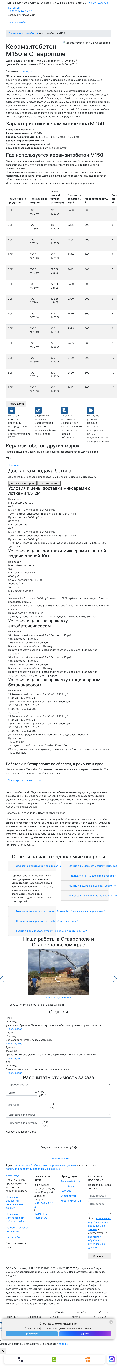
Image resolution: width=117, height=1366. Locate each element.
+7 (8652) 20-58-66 (20, 11)
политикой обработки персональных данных (33, 1168)
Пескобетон (68, 1186)
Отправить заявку (58, 1157)
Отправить (99, 1255)
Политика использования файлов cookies (15, 1218)
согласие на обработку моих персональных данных (45, 1165)
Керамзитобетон (71, 1200)
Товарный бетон (70, 1181)
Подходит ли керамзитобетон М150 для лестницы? (46, 921)
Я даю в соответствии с (52, 1167)
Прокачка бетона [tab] (49, 483)
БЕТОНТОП (13, 1176)
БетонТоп (14, 7)
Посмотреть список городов (25, 780)
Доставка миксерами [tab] (22, 483)
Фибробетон (68, 1195)
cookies (63, 1343)
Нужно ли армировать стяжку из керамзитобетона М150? (51, 930)
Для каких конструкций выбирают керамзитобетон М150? (51, 865)
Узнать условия (98, 2)
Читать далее (16, 403)
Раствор (66, 1190)
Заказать (26, 71)
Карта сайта (13, 1237)
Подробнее (14, 465)
